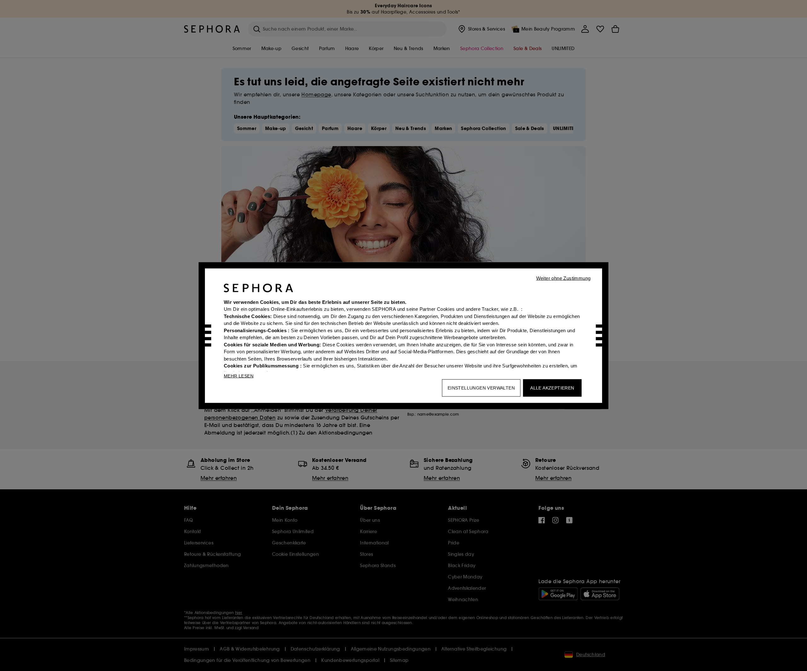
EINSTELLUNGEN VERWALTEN (481, 387)
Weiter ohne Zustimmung (563, 278)
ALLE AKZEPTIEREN (552, 387)
